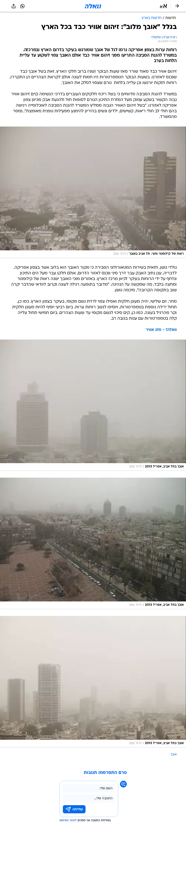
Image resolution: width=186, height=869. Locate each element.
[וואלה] (93, 6)
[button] (163, 6)
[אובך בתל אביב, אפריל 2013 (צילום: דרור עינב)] (93, 405)
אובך (173, 754)
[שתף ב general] (13, 6)
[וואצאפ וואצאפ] (22, 6)
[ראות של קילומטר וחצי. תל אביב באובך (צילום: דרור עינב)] (93, 192)
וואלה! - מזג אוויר (161, 330)
